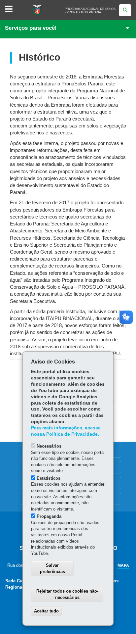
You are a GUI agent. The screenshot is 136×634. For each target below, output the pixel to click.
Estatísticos (48, 478)
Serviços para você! (31, 28)
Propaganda (49, 516)
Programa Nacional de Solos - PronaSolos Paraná (90, 10)
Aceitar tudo (46, 611)
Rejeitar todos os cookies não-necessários (67, 594)
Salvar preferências (52, 568)
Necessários (49, 446)
